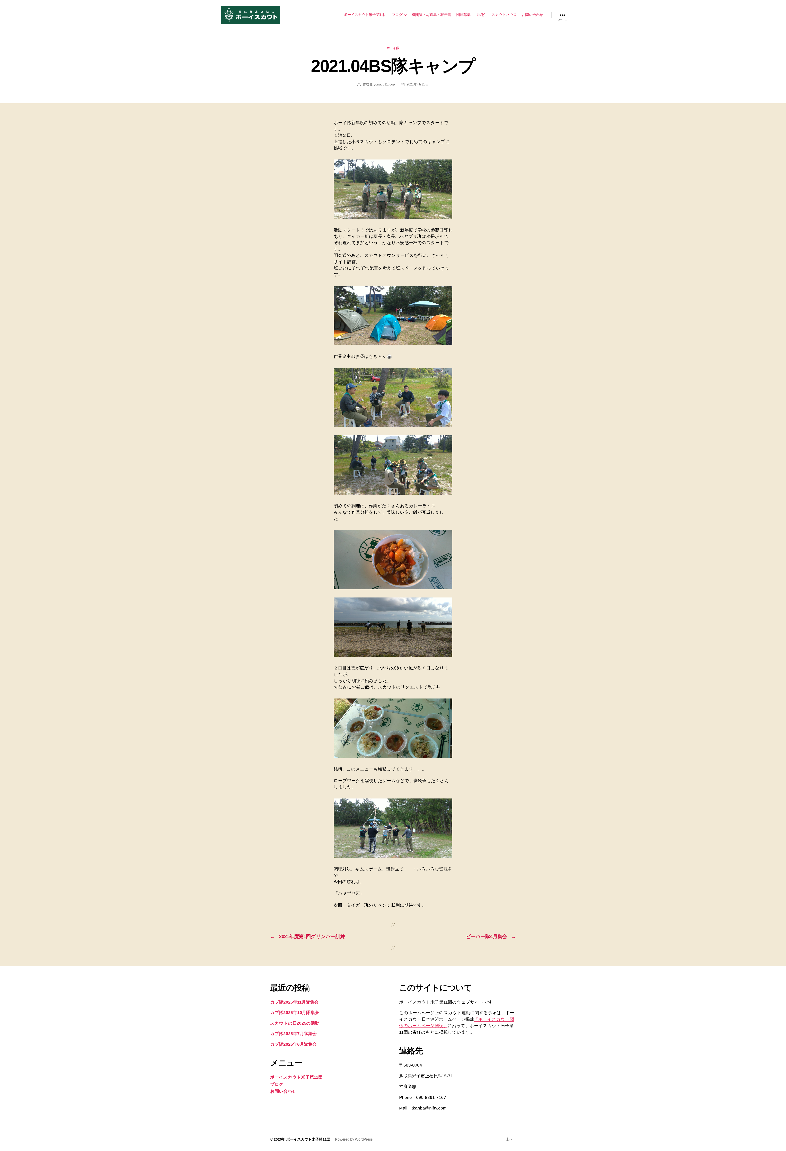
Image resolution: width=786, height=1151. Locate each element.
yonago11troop (384, 84)
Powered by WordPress (354, 1139)
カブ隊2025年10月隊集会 (294, 1012)
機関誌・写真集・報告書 (431, 15)
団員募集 (463, 15)
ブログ (397, 15)
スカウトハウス (504, 15)
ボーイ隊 (393, 48)
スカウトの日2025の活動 (294, 1023)
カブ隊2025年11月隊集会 (294, 1002)
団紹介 (481, 15)
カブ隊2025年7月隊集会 (293, 1033)
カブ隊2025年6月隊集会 (293, 1044)
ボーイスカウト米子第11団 (365, 15)
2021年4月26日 (418, 84)
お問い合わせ (532, 15)
